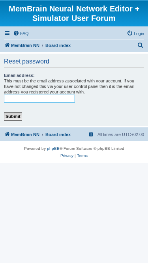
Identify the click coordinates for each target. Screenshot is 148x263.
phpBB (53, 148)
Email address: (19, 75)
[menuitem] (21, 33)
